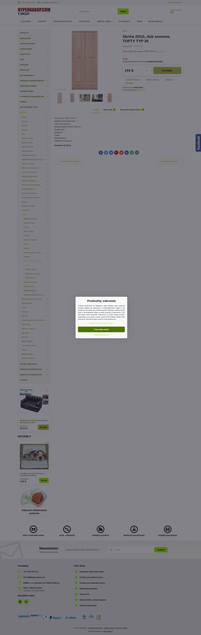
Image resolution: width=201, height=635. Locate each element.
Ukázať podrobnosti (101, 335)
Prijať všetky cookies (101, 329)
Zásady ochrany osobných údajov (101, 323)
